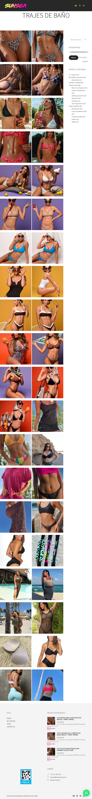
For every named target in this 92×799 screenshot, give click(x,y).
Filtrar (73, 58)
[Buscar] (80, 5)
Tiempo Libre (73, 85)
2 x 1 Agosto (73, 75)
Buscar (86, 39)
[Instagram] (80, 795)
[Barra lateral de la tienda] (76, 5)
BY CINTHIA (11, 721)
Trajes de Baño (74, 106)
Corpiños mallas (77, 117)
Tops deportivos (77, 104)
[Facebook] (77, 795)
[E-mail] (73, 795)
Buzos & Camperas (78, 88)
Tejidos (74, 122)
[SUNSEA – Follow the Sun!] (15, 5)
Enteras (74, 119)
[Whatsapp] (83, 795)
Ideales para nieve (78, 96)
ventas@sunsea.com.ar (58, 777)
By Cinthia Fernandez (76, 77)
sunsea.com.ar (55, 780)
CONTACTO (11, 727)
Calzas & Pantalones (78, 90)
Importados (76, 80)
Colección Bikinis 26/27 (79, 111)
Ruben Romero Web (31, 796)
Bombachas (76, 109)
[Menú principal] (84, 5)
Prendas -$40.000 (74, 83)
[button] (86, 793)
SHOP (9, 724)
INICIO (9, 718)
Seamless (75, 101)
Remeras (75, 98)
